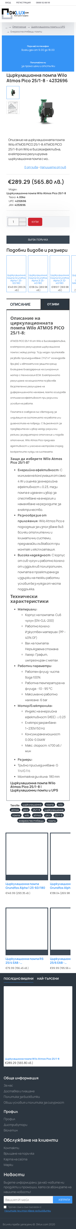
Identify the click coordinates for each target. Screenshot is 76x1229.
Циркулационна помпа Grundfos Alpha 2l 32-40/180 (59, 279)
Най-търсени (48, 979)
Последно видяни (18, 979)
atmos (15, 810)
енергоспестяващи (31, 820)
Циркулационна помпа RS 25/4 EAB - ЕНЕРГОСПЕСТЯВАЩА (25, 961)
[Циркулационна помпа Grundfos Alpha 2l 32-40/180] (59, 264)
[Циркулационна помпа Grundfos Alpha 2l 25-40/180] (38, 264)
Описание (20, 304)
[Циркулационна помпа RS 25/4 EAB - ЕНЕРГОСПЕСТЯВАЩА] (26, 929)
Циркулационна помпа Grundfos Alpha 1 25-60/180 (16, 279)
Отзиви (53, 304)
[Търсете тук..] (62, 14)
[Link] (15, 14)
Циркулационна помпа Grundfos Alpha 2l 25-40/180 (38, 279)
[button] (35, 222)
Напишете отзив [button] (53, 167)
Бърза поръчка (38, 239)
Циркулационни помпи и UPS (48, 26)
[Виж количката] (71, 14)
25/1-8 (36, 810)
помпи (52, 820)
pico (25, 810)
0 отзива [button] (31, 167)
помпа (50, 804)
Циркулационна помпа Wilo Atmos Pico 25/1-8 (32, 1058)
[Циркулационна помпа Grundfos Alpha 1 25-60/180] (16, 264)
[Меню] (47, 14)
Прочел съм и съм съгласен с (27, 1208)
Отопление (19, 26)
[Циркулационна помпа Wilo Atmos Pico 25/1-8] (38, 1021)
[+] (22, 220)
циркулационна (32, 804)
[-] (22, 224)
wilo (60, 804)
